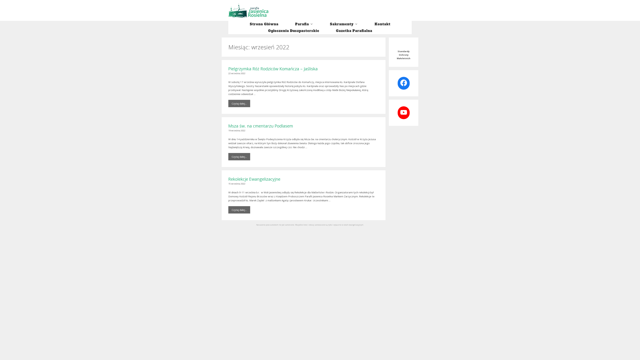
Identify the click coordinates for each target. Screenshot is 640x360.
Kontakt (382, 24)
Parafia (302, 24)
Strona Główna (264, 24)
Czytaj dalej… (239, 103)
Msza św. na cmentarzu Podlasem (260, 126)
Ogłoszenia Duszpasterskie (293, 30)
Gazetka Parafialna (354, 30)
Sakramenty (342, 24)
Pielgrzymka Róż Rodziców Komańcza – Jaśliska (273, 69)
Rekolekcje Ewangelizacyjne (254, 179)
